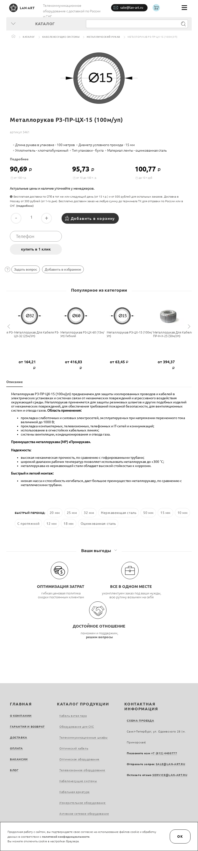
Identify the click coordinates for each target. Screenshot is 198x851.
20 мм (55, 513)
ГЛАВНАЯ (21, 704)
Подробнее (19, 159)
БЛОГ (14, 770)
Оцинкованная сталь (98, 523)
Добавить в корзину (93, 218)
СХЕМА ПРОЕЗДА (140, 720)
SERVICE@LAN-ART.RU (169, 775)
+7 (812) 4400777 (164, 753)
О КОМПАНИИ (21, 715)
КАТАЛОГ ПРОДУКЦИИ (83, 704)
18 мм (69, 523)
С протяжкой (28, 523)
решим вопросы (99, 637)
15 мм (165, 513)
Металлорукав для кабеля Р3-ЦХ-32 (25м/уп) (36, 334)
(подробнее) (25, 205)
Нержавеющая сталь (118, 513)
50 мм (148, 513)
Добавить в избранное (63, 269)
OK (180, 836)
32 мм (89, 513)
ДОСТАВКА (18, 737)
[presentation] (9, 326)
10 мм (182, 513)
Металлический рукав (103, 37)
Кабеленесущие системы (61, 37)
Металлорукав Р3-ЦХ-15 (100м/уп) (129, 334)
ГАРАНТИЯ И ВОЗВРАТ (27, 726)
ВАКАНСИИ (19, 759)
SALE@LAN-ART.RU (170, 764)
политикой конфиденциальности (65, 836)
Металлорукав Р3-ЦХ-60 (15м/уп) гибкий (82, 334)
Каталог (29, 37)
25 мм (72, 513)
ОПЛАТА (16, 748)
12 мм (51, 523)
